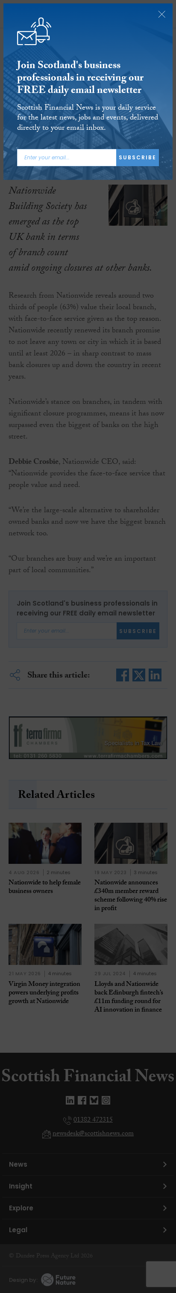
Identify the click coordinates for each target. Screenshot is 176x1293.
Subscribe (137, 157)
